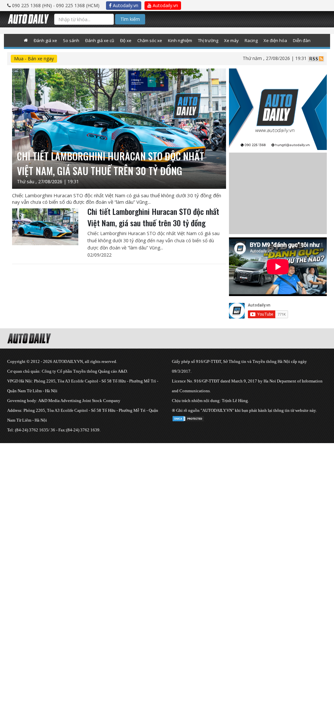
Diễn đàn (302, 40)
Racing (251, 40)
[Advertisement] (167, 488)
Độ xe (125, 40)
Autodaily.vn (125, 5)
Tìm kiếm (130, 19)
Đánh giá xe (45, 40)
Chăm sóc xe (149, 40)
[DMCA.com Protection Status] (188, 417)
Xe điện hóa (275, 40)
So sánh (71, 40)
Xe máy (231, 40)
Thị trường (208, 40)
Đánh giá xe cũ (99, 40)
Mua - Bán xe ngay (34, 58)
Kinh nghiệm (180, 40)
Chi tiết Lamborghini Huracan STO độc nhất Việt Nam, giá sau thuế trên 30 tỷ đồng (153, 217)
